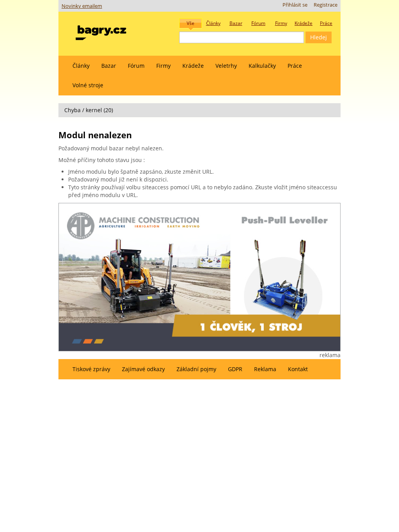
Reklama (265, 369)
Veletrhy (226, 65)
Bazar (108, 65)
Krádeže (193, 65)
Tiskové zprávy (91, 369)
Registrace (325, 5)
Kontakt (298, 369)
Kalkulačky (262, 65)
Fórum (136, 65)
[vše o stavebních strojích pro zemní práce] (101, 31)
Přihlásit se (294, 5)
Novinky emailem (82, 6)
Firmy (163, 65)
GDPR (235, 369)
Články (81, 65)
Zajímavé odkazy (143, 369)
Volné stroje (87, 85)
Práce (295, 65)
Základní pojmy (196, 369)
